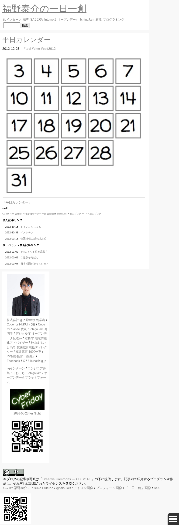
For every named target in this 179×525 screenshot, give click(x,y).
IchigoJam (87, 19)
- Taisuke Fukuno (33, 488)
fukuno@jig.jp (37, 361)
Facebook (13, 361)
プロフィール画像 (109, 488)
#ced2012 (48, 48)
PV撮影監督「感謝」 (21, 356)
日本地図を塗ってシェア (35, 263)
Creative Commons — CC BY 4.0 (66, 479)
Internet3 (50, 19)
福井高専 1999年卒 (28, 352)
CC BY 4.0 (8, 213)
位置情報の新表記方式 (33, 238)
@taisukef (62, 213)
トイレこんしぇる (31, 226)
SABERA (36, 19)
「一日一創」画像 (138, 488)
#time (36, 48)
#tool (27, 48)
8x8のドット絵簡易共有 (34, 251)
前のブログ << (77, 213)
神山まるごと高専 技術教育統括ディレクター (27, 347)
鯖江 (99, 19)
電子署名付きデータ (35, 213)
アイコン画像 (83, 488)
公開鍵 (50, 213)
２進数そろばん (29, 257)
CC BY (8, 488)
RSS (157, 488)
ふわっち (19, 373)
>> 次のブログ (93, 213)
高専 (26, 19)
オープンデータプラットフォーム (27, 377)
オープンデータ (68, 19)
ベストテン (27, 232)
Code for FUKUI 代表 (21, 324)
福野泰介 (19, 213)
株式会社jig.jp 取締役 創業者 (26, 320)
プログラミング (113, 19)
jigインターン (12, 19)
